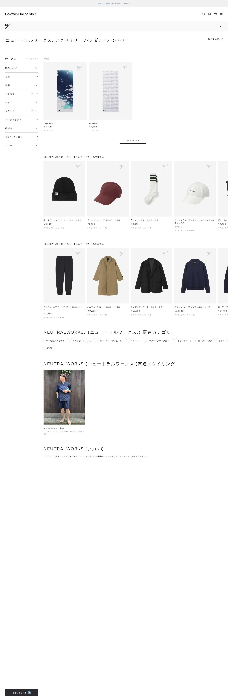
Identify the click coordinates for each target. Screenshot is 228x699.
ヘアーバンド (137, 340)
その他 (49, 347)
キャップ (77, 340)
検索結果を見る (21, 692)
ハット (90, 340)
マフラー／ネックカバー (160, 340)
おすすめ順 (213, 39)
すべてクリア (32, 59)
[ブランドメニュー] (221, 26)
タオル (222, 340)
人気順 (203, 49)
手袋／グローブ (185, 340)
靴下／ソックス (205, 340)
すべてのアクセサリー (56, 340)
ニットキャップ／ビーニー (112, 340)
